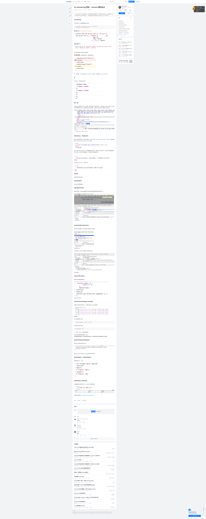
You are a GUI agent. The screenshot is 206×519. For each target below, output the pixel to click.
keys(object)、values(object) (124, 32)
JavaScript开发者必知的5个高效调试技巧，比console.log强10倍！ (87, 455)
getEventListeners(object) (123, 30)
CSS (113, 490)
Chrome (113, 448)
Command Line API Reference (88, 395)
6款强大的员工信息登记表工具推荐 (100, 513)
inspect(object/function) (123, 24)
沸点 (76, 1)
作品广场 (88, 1)
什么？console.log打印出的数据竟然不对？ (82, 468)
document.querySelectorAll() (83, 140)
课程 (79, 1)
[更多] (204, 517)
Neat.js (79, 162)
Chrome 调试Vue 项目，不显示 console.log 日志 (83, 480)
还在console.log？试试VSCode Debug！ (82, 451)
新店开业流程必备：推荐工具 (76, 513)
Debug (110, 473)
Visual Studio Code (113, 473)
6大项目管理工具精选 (109, 513)
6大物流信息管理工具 (91, 513)
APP (82, 1)
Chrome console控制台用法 (79, 493)
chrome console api (104, 73)
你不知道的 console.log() (79, 476)
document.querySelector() (99, 139)
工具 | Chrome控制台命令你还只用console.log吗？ (84, 447)
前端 (110, 465)
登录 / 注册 (93, 411)
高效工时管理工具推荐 (84, 513)
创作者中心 (131, 1)
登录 (138, 1)
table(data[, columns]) (122, 34)
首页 (73, 1)
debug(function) (121, 22)
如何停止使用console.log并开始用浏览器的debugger (84, 484)
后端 (108, 465)
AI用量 (85, 1)
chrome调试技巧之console (79, 505)
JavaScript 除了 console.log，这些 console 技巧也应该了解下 (86, 497)
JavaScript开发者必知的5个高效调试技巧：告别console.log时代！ (87, 463)
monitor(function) (122, 26)
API (113, 461)
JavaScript (112, 469)
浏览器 (113, 486)
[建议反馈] (204, 514)
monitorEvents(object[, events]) (124, 28)
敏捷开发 (113, 494)
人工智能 (113, 465)
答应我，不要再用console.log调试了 (81, 472)
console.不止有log (78, 459)
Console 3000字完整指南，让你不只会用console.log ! (85, 489)
